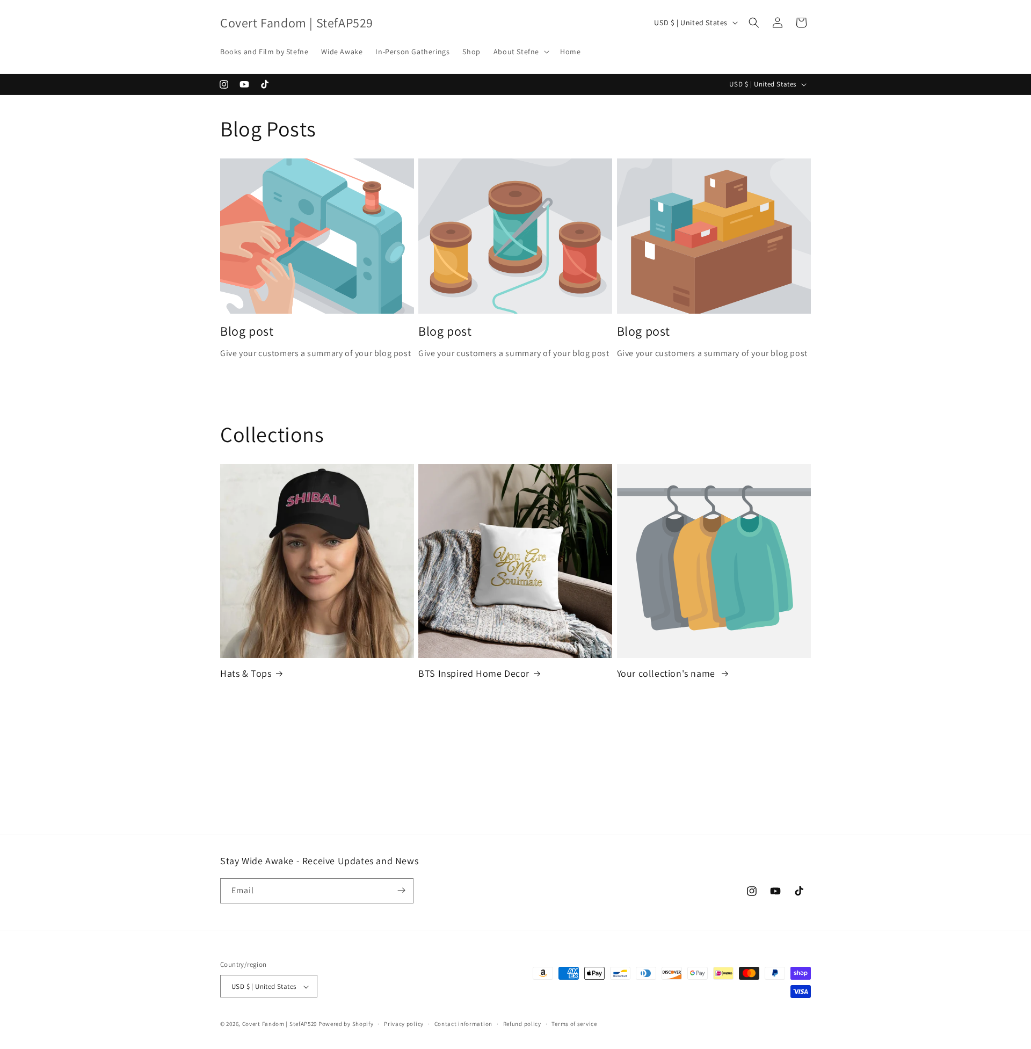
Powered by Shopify (346, 1024)
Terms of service (574, 1024)
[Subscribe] (401, 890)
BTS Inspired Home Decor (473, 673)
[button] (520, 51)
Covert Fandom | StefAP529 (279, 1024)
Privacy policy (404, 1024)
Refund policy (522, 1024)
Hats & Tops (246, 673)
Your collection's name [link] (667, 673)
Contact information (463, 1024)
